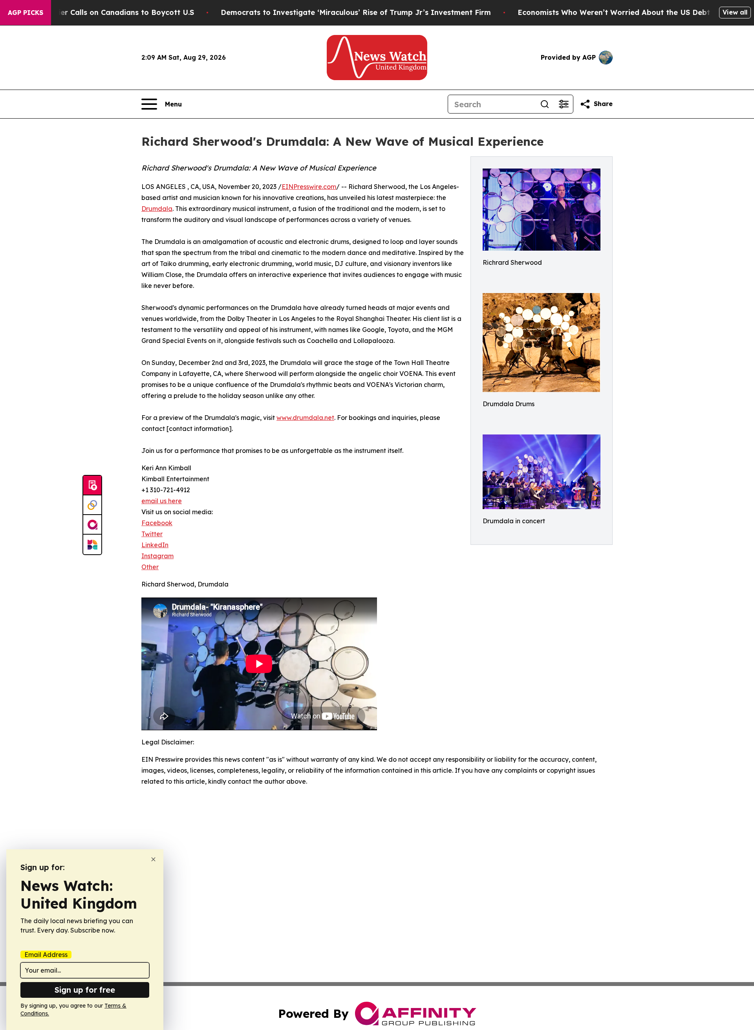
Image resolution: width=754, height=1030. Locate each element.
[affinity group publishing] (92, 525)
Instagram (157, 556)
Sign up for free (85, 990)
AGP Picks (25, 12)
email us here (161, 501)
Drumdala (156, 209)
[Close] (153, 859)
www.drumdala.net (305, 418)
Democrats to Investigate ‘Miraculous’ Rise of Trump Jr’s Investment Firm (356, 12)
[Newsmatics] (92, 544)
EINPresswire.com (309, 187)
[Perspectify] (92, 505)
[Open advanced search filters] (563, 104)
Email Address (46, 955)
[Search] (544, 104)
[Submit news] (92, 485)
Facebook (156, 523)
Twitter (152, 534)
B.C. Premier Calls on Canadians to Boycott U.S (109, 12)
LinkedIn (154, 545)
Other (150, 567)
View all (735, 12)
